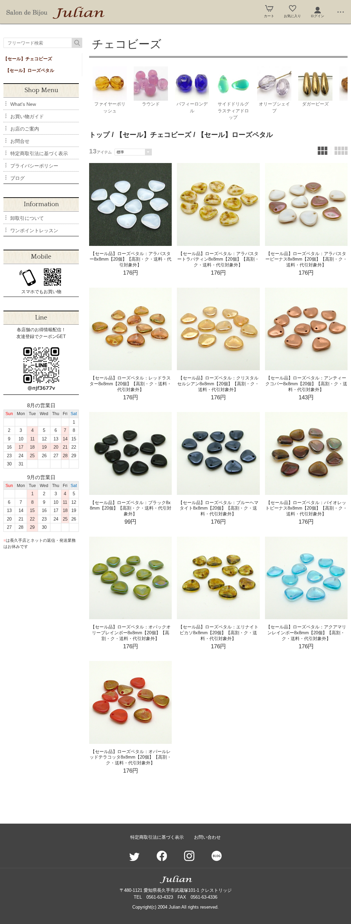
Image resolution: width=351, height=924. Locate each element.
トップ (99, 134)
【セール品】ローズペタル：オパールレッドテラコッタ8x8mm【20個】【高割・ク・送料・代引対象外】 (130, 757)
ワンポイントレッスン (34, 230)
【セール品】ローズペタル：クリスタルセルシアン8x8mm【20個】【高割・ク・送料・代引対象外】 (218, 383)
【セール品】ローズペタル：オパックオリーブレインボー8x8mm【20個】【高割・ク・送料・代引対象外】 (130, 632)
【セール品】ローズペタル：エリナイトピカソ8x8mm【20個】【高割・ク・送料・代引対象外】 (218, 632)
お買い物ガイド (27, 116)
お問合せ (19, 141)
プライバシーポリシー (34, 165)
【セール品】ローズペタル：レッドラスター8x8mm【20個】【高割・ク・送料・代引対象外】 (130, 383)
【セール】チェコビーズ (27, 58)
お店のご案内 (24, 129)
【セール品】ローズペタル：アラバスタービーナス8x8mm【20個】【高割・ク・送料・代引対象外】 (306, 259)
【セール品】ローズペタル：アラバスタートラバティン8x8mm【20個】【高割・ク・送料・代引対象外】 (218, 259)
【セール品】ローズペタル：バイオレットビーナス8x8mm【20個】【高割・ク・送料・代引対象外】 (306, 508)
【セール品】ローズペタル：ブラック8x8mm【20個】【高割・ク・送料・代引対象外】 (130, 508)
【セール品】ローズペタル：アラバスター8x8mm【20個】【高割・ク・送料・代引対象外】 (130, 259)
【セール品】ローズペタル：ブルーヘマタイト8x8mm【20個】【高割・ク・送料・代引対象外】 (218, 508)
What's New (23, 104)
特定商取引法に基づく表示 (39, 153)
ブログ (17, 178)
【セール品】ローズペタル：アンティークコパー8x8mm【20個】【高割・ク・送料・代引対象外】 (306, 383)
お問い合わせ (207, 837)
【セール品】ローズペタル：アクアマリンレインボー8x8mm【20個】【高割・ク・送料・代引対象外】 (306, 632)
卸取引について (27, 218)
